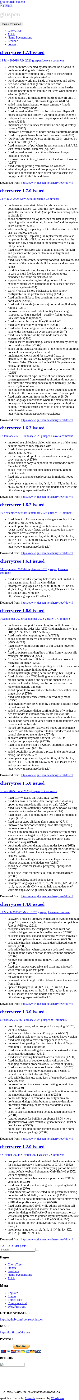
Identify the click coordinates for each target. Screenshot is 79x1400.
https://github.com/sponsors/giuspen (21, 1319)
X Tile (11, 34)
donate (12, 44)
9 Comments (59, 1019)
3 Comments (51, 198)
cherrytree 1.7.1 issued (22, 52)
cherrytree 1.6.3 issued (22, 427)
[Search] (37, 1250)
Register (13, 1292)
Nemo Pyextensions (20, 37)
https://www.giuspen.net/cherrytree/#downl (47, 182)
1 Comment (65, 512)
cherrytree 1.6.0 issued (22, 610)
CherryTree (14, 30)
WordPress (57, 1398)
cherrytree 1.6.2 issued (22, 504)
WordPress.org (17, 1306)
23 (10, 1245)
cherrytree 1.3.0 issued (22, 1011)
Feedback (13, 41)
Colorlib (30, 1398)
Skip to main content (12, 1)
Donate (12, 1267)
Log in (12, 1296)
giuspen (10, 14)
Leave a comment (53, 60)
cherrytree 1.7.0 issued (22, 190)
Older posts (19, 1245)
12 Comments (48, 791)
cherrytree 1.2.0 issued (22, 1146)
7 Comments (56, 1154)
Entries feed (15, 1299)
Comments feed (17, 1303)
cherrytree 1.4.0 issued (22, 904)
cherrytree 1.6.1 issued (22, 561)
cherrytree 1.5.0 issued (22, 783)
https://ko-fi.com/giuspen (15, 1332)
